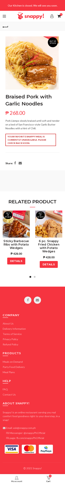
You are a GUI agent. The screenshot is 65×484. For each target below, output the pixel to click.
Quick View (26, 214)
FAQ (5, 389)
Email (37, 300)
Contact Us (9, 394)
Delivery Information (14, 328)
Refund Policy (10, 344)
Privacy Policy (10, 339)
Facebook (27, 300)
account (52, 16)
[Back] (5, 26)
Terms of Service (12, 333)
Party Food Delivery (14, 366)
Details (16, 261)
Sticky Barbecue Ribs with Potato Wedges (16, 242)
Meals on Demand (13, 361)
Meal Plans (9, 372)
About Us (8, 323)
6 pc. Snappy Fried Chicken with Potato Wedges (48, 242)
